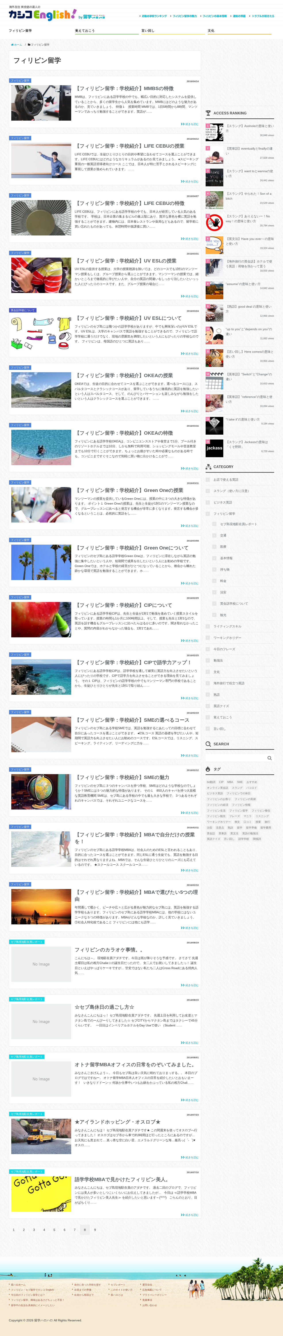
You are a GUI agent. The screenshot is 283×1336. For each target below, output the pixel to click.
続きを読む (192, 124)
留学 (239, 827)
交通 (223, 535)
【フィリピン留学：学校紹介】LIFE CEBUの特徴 (129, 203)
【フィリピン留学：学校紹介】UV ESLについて (128, 318)
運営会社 (147, 1284)
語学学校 (243, 839)
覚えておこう (85, 30)
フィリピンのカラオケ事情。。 (110, 949)
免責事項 (147, 1300)
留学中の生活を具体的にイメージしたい (33, 1305)
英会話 (211, 833)
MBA (230, 782)
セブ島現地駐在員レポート (27, 941)
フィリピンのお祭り (219, 799)
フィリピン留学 (20, 30)
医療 (223, 546)
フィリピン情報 (241, 804)
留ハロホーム (18, 1284)
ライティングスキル (227, 626)
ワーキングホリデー (227, 638)
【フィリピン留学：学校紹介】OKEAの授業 (124, 375)
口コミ (248, 821)
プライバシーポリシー (154, 1295)
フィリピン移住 (261, 810)
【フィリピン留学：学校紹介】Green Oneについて (132, 548)
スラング (237, 787)
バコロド (251, 787)
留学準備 (251, 827)
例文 (237, 821)
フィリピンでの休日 (238, 793)
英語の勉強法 (250, 833)
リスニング (262, 816)
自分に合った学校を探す (87, 1284)
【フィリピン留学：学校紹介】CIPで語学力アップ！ (133, 662)
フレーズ (234, 816)
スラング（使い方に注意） (232, 491)
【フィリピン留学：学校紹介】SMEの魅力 (122, 777)
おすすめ (252, 782)
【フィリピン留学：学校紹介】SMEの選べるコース (132, 720)
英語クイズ (221, 706)
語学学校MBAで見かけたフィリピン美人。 (122, 1179)
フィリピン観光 (216, 816)
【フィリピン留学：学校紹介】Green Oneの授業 (129, 490)
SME (240, 782)
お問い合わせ (149, 1305)
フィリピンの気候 (245, 799)
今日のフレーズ (224, 649)
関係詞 (257, 839)
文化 (211, 30)
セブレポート (118, 1284)
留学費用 (265, 827)
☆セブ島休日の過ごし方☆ (104, 1007)
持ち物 (224, 569)
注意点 (220, 827)
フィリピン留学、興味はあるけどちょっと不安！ (38, 1300)
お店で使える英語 (226, 479)
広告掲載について (152, 1289)
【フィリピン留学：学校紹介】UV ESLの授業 (125, 261)
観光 (223, 615)
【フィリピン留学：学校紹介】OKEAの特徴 (124, 433)
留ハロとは (117, 1295)
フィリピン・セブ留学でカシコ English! (32, 1289)
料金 (223, 581)
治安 (223, 592)
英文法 (234, 833)
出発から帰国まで (84, 1295)
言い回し (148, 30)
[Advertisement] (240, 78)
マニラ (248, 816)
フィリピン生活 (216, 810)
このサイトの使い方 (122, 1289)
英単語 (223, 833)
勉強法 (218, 660)
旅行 (267, 821)
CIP (221, 782)
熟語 (217, 694)
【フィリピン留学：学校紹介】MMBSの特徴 (124, 88)
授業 (258, 821)
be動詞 (211, 782)
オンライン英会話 (217, 787)
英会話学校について (23, 310)
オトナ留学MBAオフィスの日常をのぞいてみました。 (136, 1064)
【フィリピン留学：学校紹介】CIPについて (123, 605)
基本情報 (226, 558)
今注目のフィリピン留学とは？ (28, 1295)
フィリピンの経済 (217, 804)
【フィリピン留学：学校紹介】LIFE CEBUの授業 (129, 146)
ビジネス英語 (223, 502)
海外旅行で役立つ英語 (229, 683)
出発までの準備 (82, 1289)
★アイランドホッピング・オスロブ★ (118, 1122)
